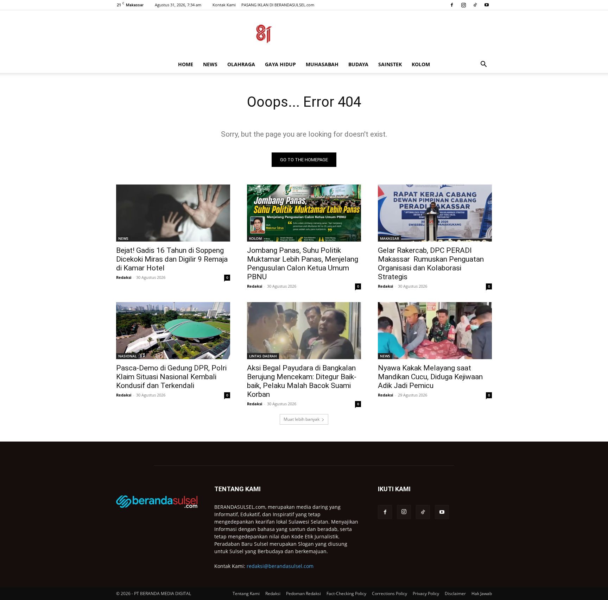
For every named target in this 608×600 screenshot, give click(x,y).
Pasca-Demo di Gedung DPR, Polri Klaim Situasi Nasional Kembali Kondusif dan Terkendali (171, 377)
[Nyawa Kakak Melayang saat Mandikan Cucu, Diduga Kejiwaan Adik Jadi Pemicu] (435, 330)
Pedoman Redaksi (303, 593)
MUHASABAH (322, 64)
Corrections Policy (389, 593)
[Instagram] (463, 5)
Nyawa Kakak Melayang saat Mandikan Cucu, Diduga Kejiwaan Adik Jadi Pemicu (430, 377)
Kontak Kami (224, 4)
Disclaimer (455, 593)
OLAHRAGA (241, 64)
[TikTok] (475, 5)
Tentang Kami (246, 593)
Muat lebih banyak (301, 419)
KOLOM (421, 64)
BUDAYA (358, 64)
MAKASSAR (389, 238)
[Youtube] (486, 5)
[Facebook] (451, 5)
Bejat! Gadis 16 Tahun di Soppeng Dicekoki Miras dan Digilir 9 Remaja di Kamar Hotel (172, 259)
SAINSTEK (390, 64)
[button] (483, 65)
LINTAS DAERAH (263, 356)
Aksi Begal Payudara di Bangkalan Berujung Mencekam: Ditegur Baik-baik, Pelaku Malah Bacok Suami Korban (301, 381)
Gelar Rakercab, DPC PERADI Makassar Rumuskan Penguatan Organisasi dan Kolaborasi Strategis (431, 263)
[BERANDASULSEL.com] (304, 34)
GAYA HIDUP (280, 64)
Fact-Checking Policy (346, 593)
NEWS (210, 64)
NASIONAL (127, 356)
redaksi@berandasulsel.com (280, 566)
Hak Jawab (481, 593)
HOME (185, 64)
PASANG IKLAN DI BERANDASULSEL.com (277, 4)
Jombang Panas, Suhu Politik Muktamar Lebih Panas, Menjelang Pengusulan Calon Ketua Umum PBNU (302, 263)
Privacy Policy (426, 593)
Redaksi (123, 277)
